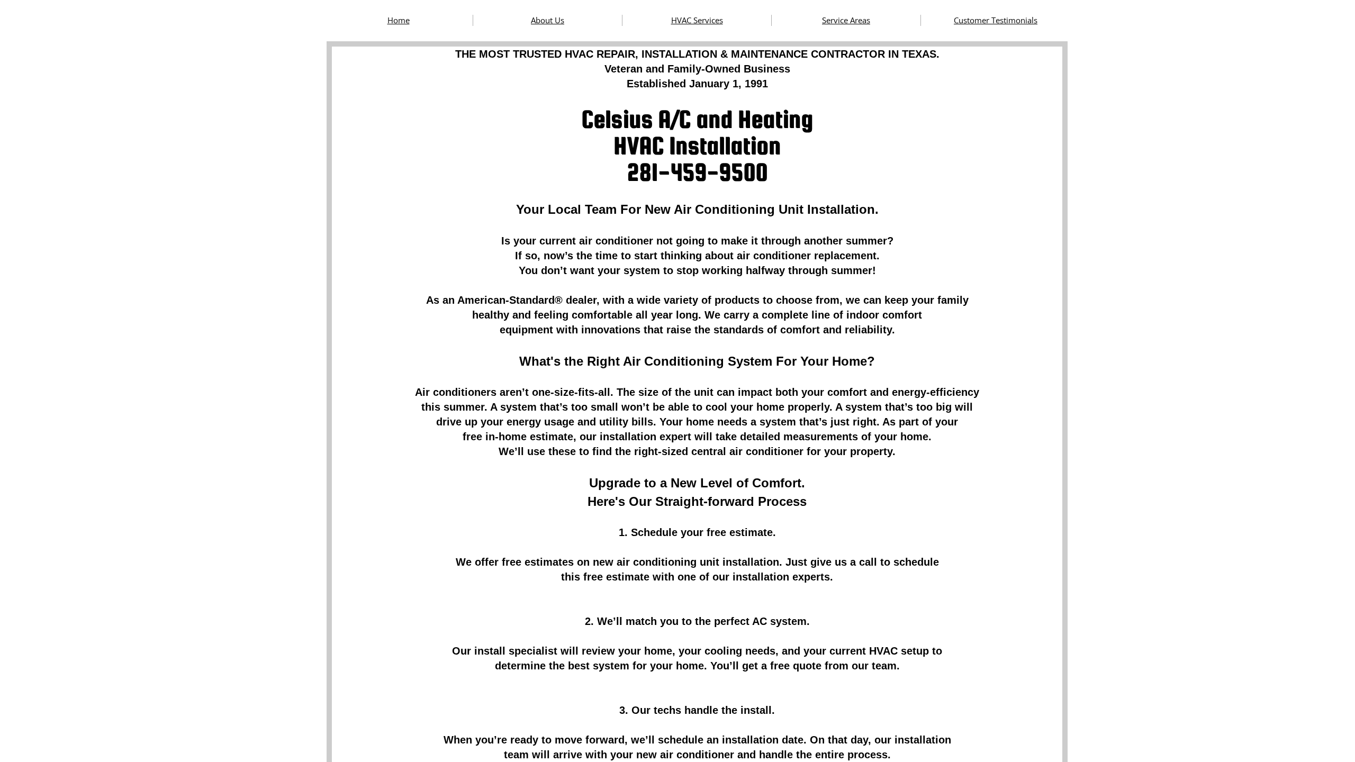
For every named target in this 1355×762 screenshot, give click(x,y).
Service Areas (846, 20)
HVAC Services (697, 20)
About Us (547, 20)
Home (398, 20)
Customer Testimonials (995, 20)
